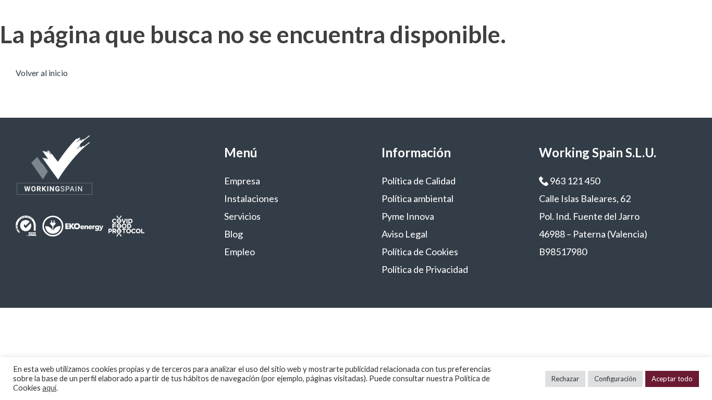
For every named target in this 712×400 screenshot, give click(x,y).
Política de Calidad (419, 180)
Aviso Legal (404, 234)
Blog (233, 234)
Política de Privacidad (425, 269)
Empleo (239, 251)
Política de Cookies (420, 251)
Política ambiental (417, 198)
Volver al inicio (42, 73)
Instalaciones (251, 198)
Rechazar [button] (565, 378)
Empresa (242, 180)
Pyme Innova (408, 216)
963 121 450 (574, 180)
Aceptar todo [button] (672, 378)
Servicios (242, 216)
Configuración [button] (615, 378)
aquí (49, 387)
